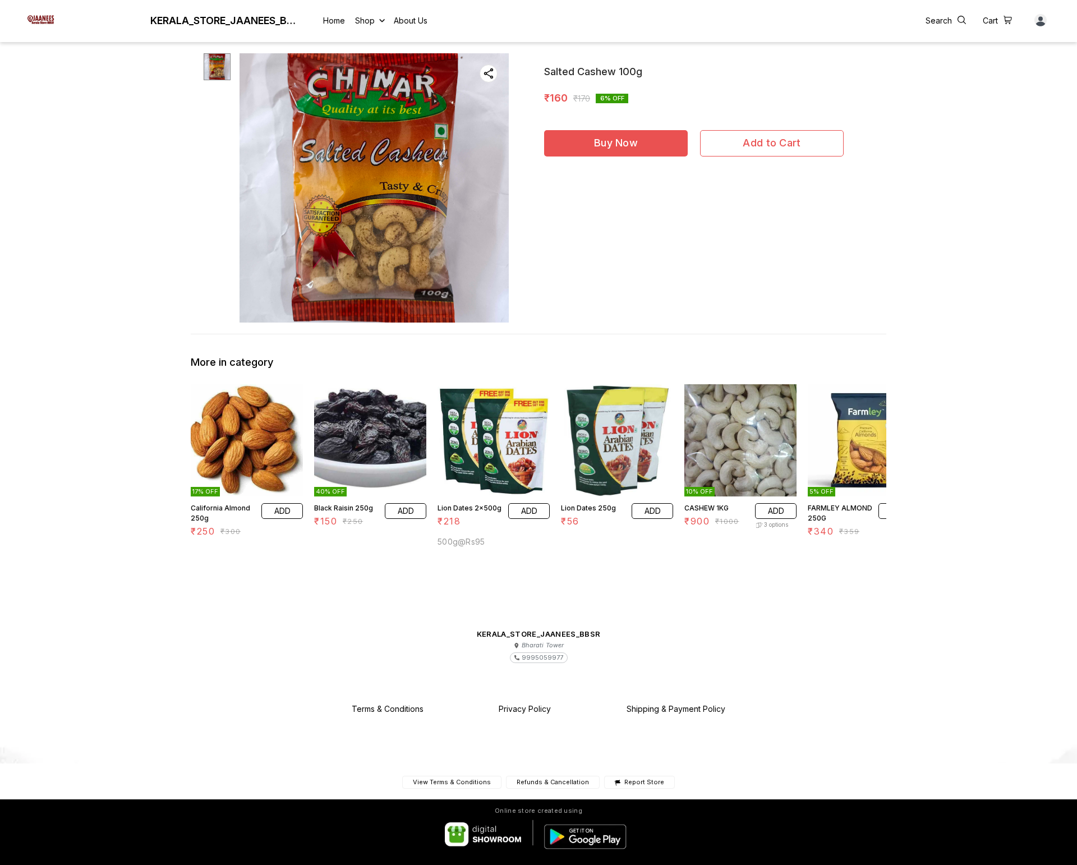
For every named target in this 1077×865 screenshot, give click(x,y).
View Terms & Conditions (452, 782)
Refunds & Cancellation (553, 782)
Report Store (644, 782)
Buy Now (616, 143)
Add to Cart (771, 143)
